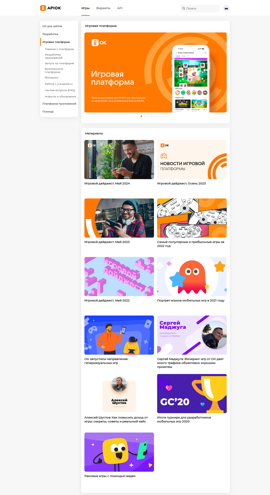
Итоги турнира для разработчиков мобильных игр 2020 (184, 419)
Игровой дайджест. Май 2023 (107, 242)
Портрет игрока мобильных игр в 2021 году (191, 300)
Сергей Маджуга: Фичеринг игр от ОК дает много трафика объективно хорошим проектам (190, 363)
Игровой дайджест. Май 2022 (107, 300)
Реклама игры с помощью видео (110, 476)
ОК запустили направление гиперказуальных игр (106, 361)
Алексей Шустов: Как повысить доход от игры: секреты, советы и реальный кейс (116, 419)
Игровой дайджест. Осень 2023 (181, 183)
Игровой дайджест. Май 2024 (107, 183)
